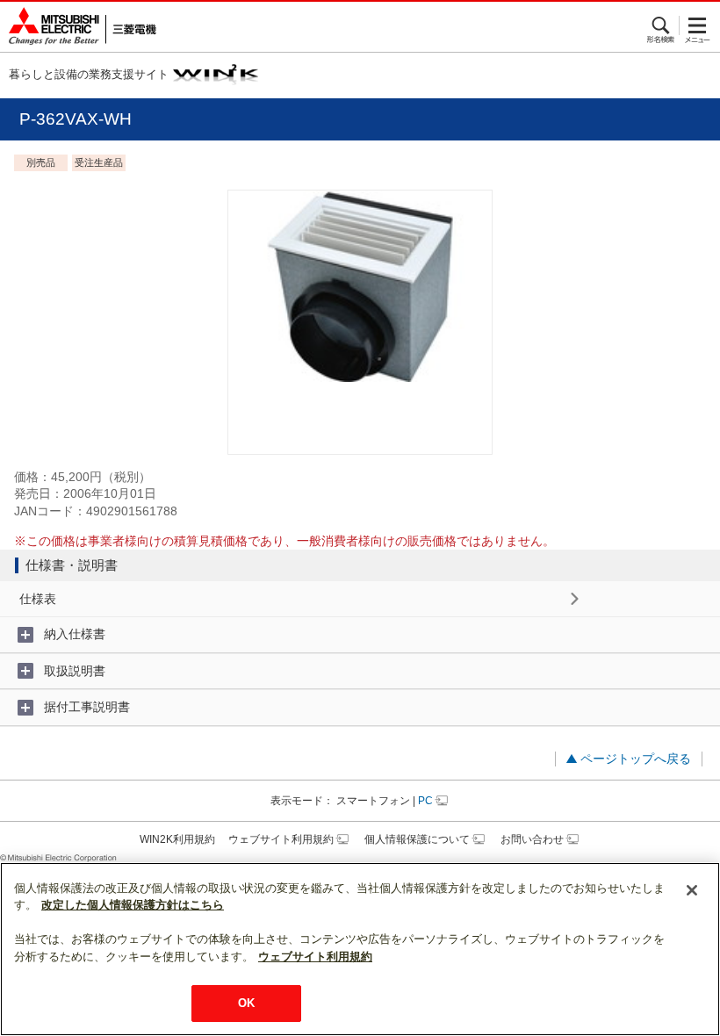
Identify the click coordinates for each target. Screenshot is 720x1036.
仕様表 (37, 599)
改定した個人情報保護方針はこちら (132, 904)
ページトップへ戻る (635, 759)
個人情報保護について (417, 839)
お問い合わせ (532, 839)
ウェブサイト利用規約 (281, 839)
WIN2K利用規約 (177, 839)
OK (246, 1003)
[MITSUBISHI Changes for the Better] (78, 27)
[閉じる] (692, 890)
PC (425, 801)
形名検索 (662, 25)
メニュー (698, 25)
